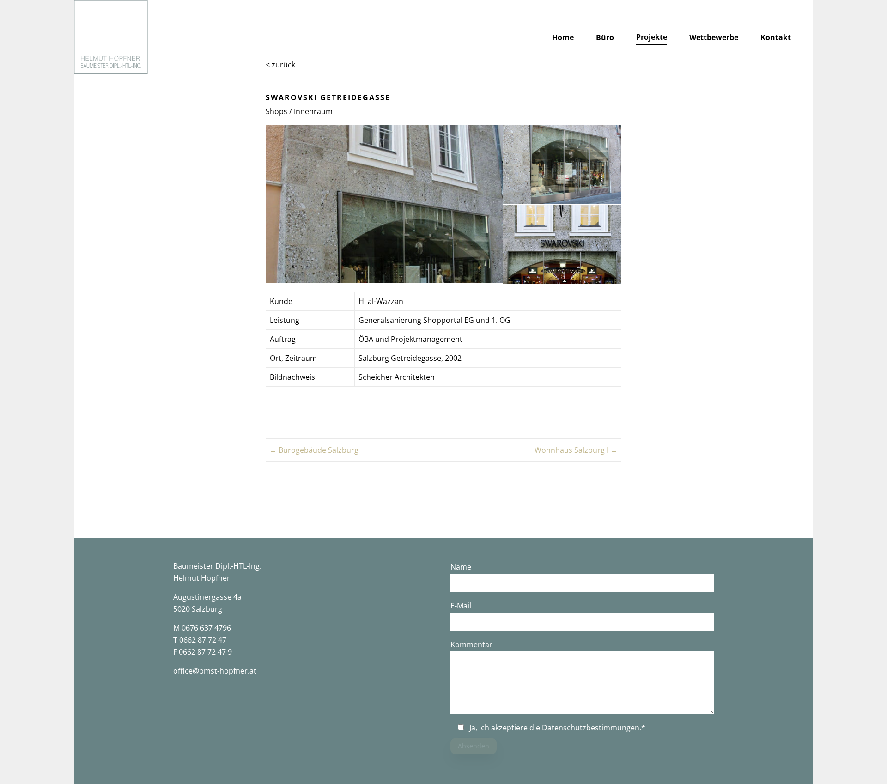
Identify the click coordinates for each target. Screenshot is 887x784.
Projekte (651, 37)
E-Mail (460, 606)
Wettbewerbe (713, 37)
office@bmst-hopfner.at (214, 671)
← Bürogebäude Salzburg (313, 450)
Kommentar (471, 644)
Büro (605, 37)
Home (563, 37)
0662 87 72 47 (202, 640)
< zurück (280, 65)
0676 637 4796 (206, 628)
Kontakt (775, 37)
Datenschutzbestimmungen (590, 728)
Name (460, 567)
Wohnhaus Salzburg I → (576, 450)
